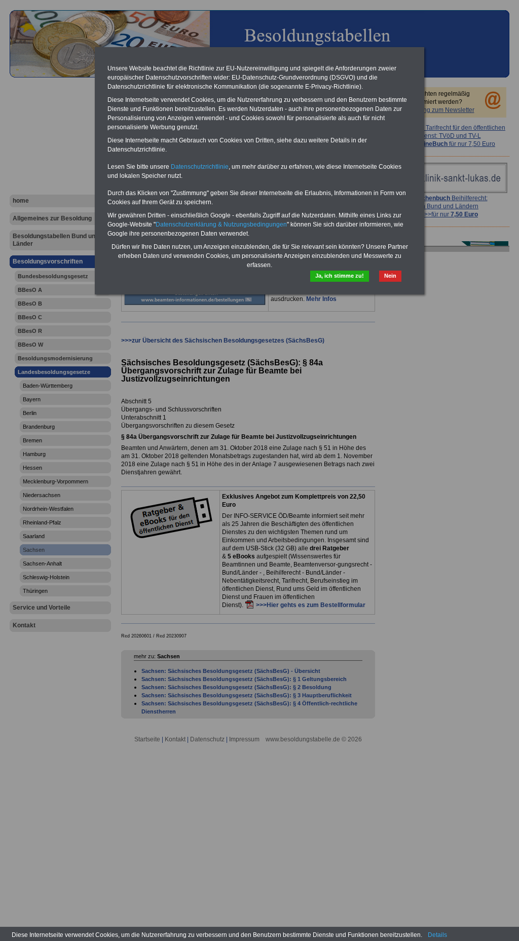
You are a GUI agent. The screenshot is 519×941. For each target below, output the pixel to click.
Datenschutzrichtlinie (200, 166)
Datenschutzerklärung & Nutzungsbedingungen (221, 224)
